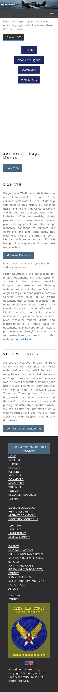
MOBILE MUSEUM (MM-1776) (26, 581)
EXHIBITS (13, 546)
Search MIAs (29, 70)
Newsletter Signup (29, 60)
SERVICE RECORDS (19, 577)
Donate (29, 50)
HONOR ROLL (16, 585)
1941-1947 (14, 529)
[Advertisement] (29, 118)
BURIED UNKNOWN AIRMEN (25, 554)
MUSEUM (14, 460)
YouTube (13, 599)
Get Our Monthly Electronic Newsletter (29, 448)
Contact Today (23, 339)
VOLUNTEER (15, 487)
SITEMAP (13, 498)
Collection (13, 168)
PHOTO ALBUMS (18, 511)
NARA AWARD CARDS (21, 565)
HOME (12, 456)
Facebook (14, 595)
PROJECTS (14, 468)
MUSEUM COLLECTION (22, 507)
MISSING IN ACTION (20, 550)
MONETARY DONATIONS (23, 519)
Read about (10, 263)
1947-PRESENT (17, 533)
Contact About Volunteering (24, 428)
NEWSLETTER (16, 483)
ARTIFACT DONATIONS (22, 515)
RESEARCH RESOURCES (22, 494)
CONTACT (14, 491)
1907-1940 (14, 525)
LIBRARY (13, 464)
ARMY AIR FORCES (19, 537)
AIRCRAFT (14, 588)
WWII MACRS (29, 80)
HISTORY (13, 471)
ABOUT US (14, 475)
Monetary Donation (19, 255)
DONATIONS (16, 479)
